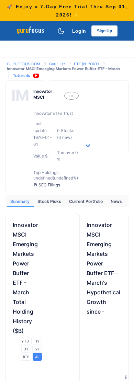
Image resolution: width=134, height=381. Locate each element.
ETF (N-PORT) (87, 64)
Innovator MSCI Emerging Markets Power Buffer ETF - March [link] (63, 68)
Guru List (57, 64)
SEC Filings (49, 184)
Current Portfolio (86, 201)
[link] (24, 63)
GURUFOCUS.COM (24, 64)
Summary (20, 201)
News (116, 201)
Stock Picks (49, 201)
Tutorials (21, 75)
